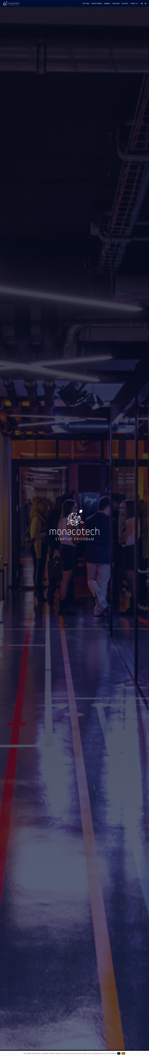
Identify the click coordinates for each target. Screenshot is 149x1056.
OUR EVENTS (125, 3)
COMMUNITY (107, 3)
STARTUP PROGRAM (96, 3)
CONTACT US (133, 3)
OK (119, 1053)
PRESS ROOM (116, 3)
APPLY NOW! (86, 3)
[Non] (147, 1053)
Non (123, 1053)
